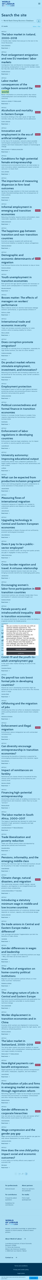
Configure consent (21, 649)
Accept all (21, 653)
